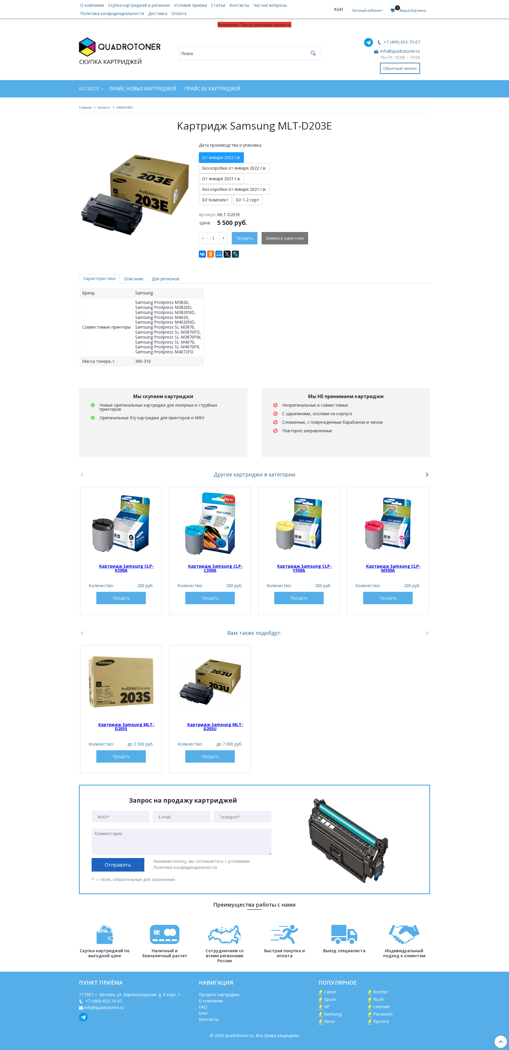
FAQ (203, 1007)
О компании (92, 5)
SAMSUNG (124, 107)
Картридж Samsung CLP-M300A (393, 568)
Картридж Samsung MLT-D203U (215, 726)
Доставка (157, 13)
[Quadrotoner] (120, 50)
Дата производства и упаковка (230, 145)
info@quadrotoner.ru (399, 51)
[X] (227, 254)
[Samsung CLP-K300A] (121, 523)
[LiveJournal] (235, 254)
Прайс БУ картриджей (212, 89)
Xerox (329, 1021)
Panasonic (383, 1014)
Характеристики (99, 278)
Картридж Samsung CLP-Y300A (304, 568)
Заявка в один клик (285, 238)
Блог (203, 1013)
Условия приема (190, 5)
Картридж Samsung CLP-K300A (126, 568)
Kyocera (381, 1021)
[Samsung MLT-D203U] (210, 682)
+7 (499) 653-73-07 (401, 42)
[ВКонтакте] (202, 254)
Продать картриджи (219, 994)
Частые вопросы (270, 5)
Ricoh (378, 999)
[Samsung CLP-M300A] (388, 523)
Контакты (239, 5)
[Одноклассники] (210, 254)
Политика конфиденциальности (112, 13)
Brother (380, 992)
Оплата (178, 13)
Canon (330, 992)
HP (327, 1006)
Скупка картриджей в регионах (139, 5)
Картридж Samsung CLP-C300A (215, 568)
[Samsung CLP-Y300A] (299, 523)
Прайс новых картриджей (142, 89)
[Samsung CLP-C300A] (210, 523)
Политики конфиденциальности (185, 867)
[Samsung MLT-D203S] (121, 682)
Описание (133, 278)
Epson (330, 999)
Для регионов (165, 278)
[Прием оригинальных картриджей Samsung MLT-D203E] (135, 195)
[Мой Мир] (218, 254)
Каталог (89, 89)
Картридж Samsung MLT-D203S (126, 726)
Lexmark (381, 1006)
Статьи (218, 5)
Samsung (333, 1014)
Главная (85, 107)
